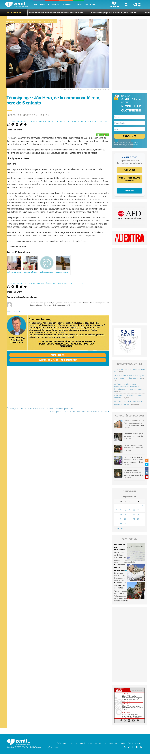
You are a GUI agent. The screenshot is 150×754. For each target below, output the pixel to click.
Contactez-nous (134, 743)
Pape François (12, 21)
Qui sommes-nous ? (65, 743)
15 (125, 515)
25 (138, 519)
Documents (78, 4)
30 (129, 523)
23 (129, 519)
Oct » (122, 529)
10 (134, 510)
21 (121, 519)
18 (138, 515)
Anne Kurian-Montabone (42, 121)
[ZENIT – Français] (18, 5)
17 (134, 515)
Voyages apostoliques (46, 21)
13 (116, 515)
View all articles (13, 311)
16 (129, 515)
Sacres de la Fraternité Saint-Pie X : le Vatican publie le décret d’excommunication (134, 423)
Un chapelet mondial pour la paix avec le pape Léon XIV (134, 435)
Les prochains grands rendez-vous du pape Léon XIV (120, 570)
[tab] (121, 690)
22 (125, 519)
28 (121, 523)
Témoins (22, 21)
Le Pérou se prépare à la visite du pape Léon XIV (85, 12)
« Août (116, 529)
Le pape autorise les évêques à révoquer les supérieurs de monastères (133, 472)
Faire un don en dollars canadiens (57, 360)
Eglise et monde (66, 4)
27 (116, 523)
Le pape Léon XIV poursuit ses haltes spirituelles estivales (120, 588)
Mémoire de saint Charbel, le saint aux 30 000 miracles (134, 447)
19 (142, 515)
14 (121, 515)
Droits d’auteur (120, 743)
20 (116, 519)
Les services (92, 743)
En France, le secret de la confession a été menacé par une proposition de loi (133, 459)
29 (125, 523)
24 (134, 519)
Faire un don (90, 4)
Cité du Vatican (52, 4)
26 (142, 519)
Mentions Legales (106, 743)
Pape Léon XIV (39, 4)
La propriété (80, 743)
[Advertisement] (58, 385)
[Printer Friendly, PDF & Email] (102, 134)
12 (142, 510)
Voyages (31, 21)
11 (138, 510)
